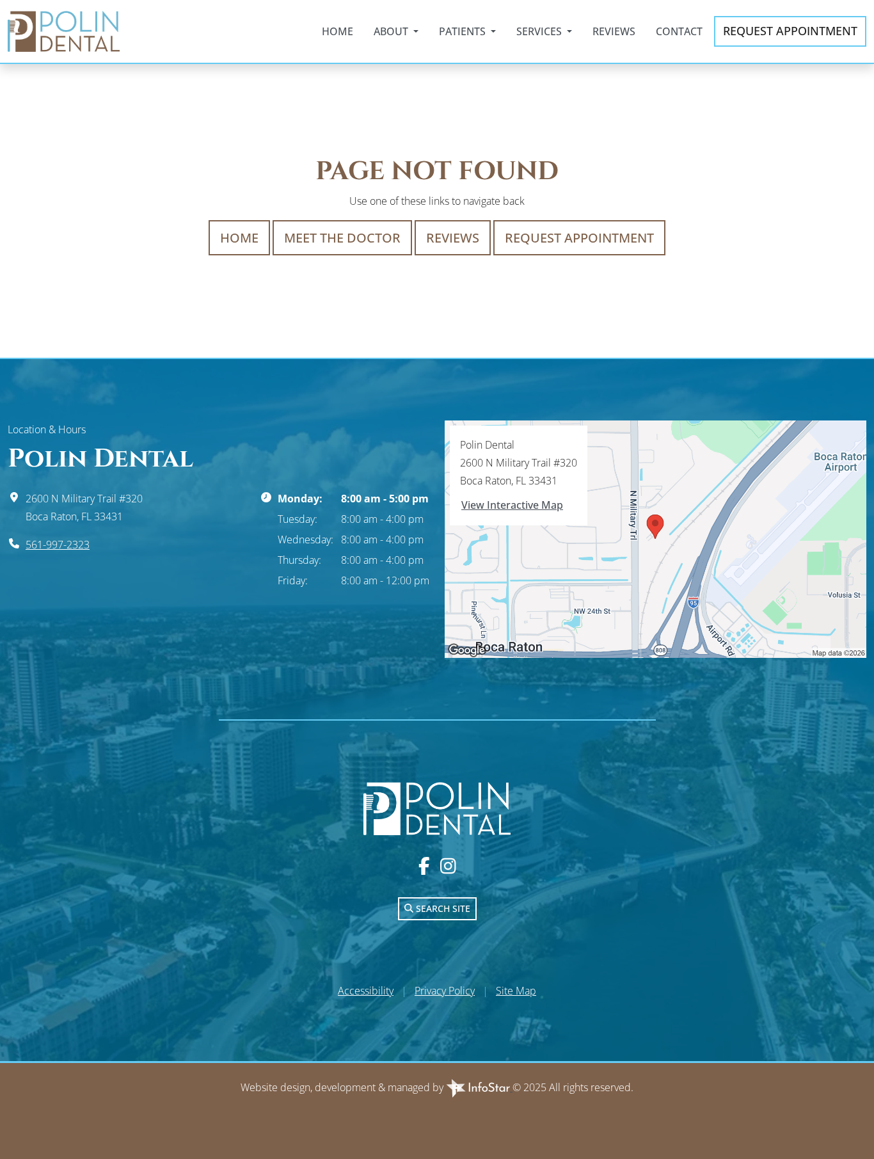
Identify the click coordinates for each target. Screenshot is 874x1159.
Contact (679, 31)
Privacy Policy (445, 991)
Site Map (516, 991)
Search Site (441, 908)
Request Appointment (579, 237)
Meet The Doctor (342, 237)
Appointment (790, 30)
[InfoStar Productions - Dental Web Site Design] (479, 1087)
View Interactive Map (512, 505)
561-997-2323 (58, 545)
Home (337, 31)
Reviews (613, 31)
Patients (463, 31)
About (392, 31)
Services (540, 31)
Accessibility (365, 991)
